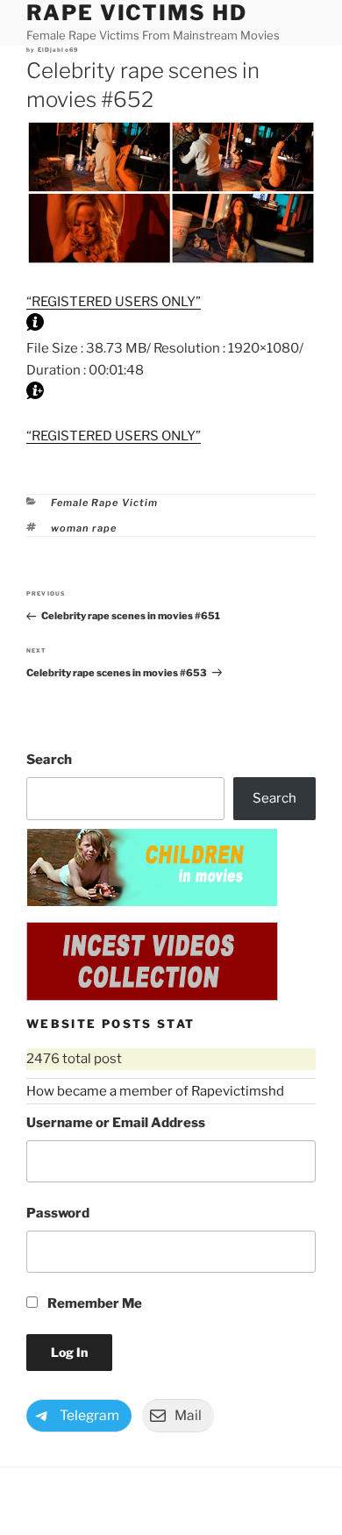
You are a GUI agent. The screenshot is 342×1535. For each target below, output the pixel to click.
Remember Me (93, 1303)
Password (57, 1213)
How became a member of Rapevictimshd (155, 1091)
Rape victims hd (136, 12)
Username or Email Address (115, 1123)
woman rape (84, 528)
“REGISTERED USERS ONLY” (113, 302)
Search (49, 760)
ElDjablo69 (58, 50)
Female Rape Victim (105, 502)
